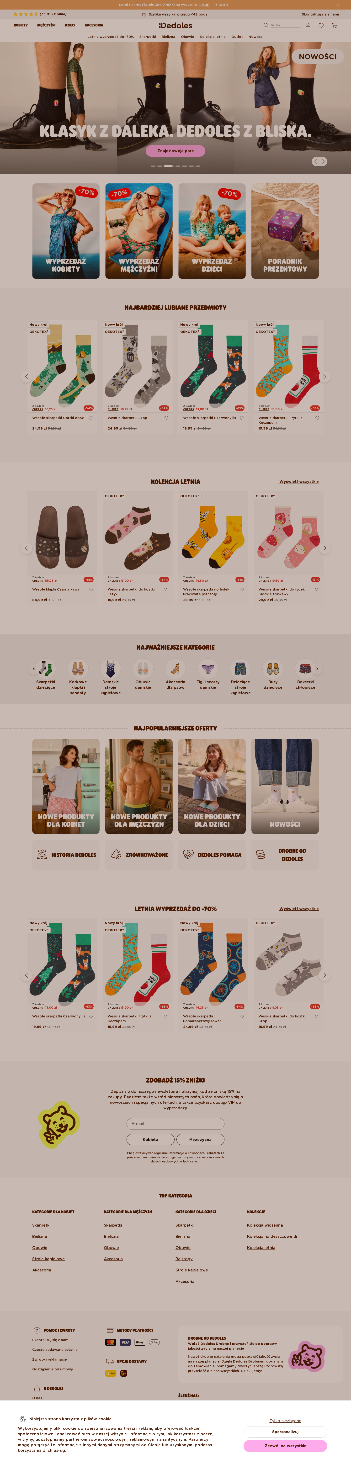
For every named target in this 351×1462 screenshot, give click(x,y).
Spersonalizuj (285, 1432)
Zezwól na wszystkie (285, 1446)
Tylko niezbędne (285, 1421)
